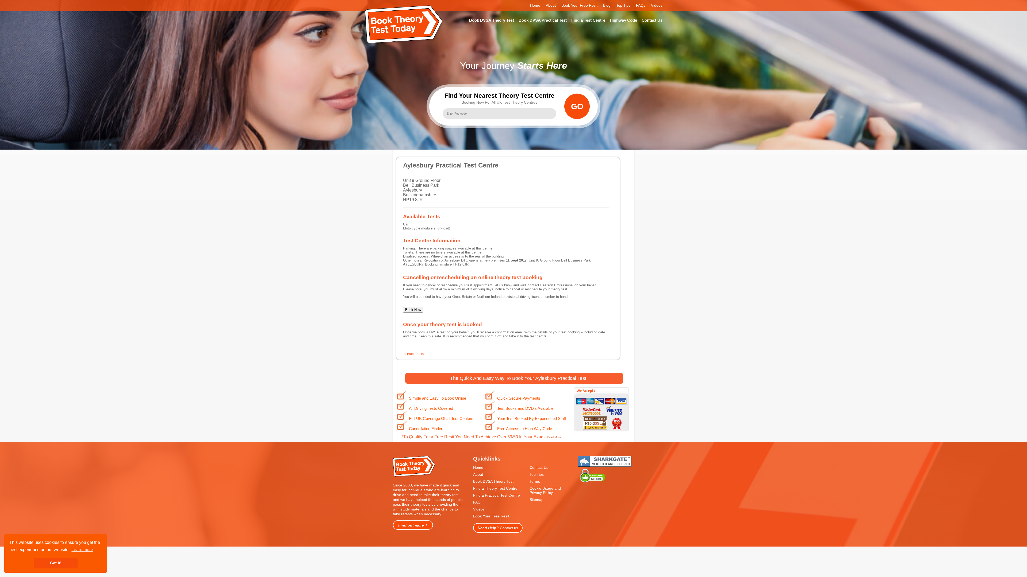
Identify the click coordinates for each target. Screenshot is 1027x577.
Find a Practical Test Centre (496, 495)
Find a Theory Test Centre (495, 488)
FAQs (640, 5)
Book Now (413, 310)
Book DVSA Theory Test (491, 20)
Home (535, 5)
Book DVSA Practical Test (543, 20)
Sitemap (536, 499)
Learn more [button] (82, 549)
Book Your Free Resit (579, 5)
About (551, 5)
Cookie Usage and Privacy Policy (545, 490)
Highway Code (623, 20)
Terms (535, 481)
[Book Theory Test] (414, 476)
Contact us (498, 528)
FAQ (477, 502)
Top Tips (623, 5)
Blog (607, 5)
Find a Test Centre (588, 20)
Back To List (415, 354)
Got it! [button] (56, 563)
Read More (554, 437)
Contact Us (652, 20)
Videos (656, 5)
